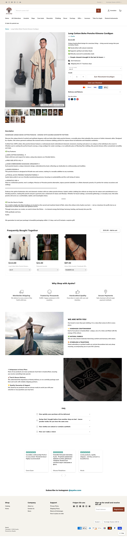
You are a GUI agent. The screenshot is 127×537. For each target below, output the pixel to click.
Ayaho (73, 36)
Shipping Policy (55, 508)
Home (7, 18)
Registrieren (118, 509)
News (29, 511)
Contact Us (31, 508)
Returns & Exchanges (56, 511)
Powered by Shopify (10, 531)
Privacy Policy (54, 506)
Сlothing (58, 18)
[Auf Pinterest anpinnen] (77, 99)
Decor (65, 18)
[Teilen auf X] (72, 99)
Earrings (72, 18)
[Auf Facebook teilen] (69, 99)
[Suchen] (98, 11)
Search (7, 527)
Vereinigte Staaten (113, 2)
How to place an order (57, 513)
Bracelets (50, 18)
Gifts (79, 18)
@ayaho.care (75, 490)
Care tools (40, 18)
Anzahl (70, 73)
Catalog (7, 506)
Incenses (87, 18)
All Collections (16, 18)
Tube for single (97, 18)
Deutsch (99, 2)
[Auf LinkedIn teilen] (75, 99)
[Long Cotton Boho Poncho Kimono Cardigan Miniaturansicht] (50, 112)
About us (30, 506)
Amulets (26, 18)
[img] (36, 452)
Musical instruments (111, 18)
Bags (33, 18)
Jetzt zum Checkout (95, 83)
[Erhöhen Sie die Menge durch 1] (83, 76)
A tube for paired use (12, 23)
